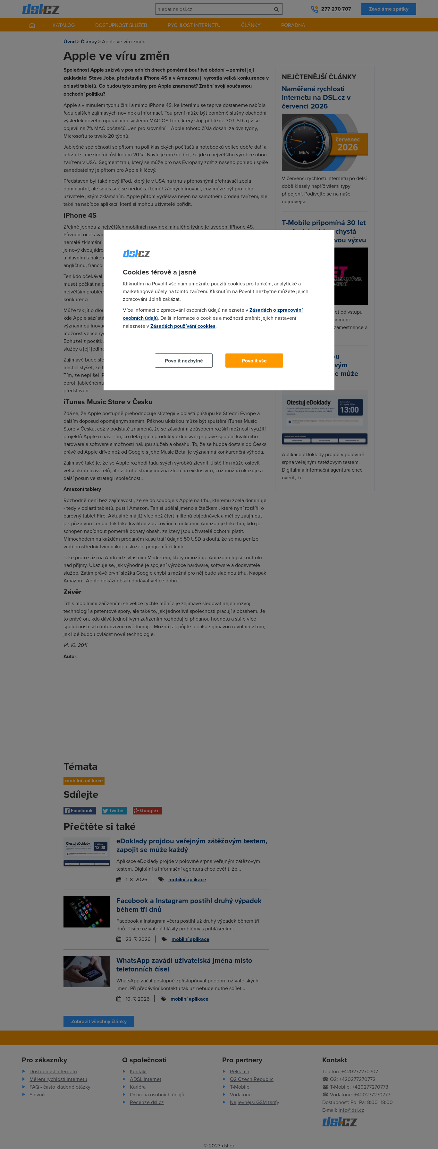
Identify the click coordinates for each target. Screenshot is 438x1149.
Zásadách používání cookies (182, 326)
